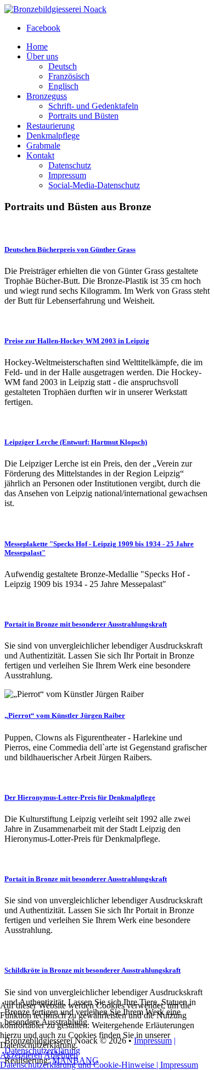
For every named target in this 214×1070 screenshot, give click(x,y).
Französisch (68, 76)
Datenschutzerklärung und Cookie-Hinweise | (80, 1064)
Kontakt (40, 155)
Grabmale (43, 145)
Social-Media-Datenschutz (94, 185)
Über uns (42, 56)
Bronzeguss (46, 96)
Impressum (67, 175)
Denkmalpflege (53, 135)
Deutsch (62, 66)
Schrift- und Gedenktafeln (93, 106)
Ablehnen (61, 1055)
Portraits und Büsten (83, 115)
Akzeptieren (21, 1055)
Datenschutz (69, 165)
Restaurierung (50, 125)
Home (37, 46)
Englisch (63, 86)
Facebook (43, 27)
